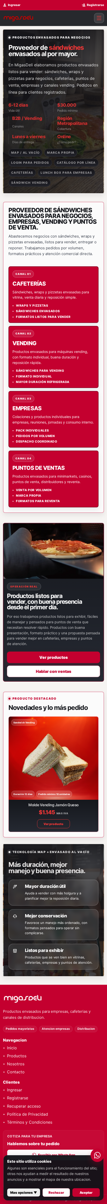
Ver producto (54, 824)
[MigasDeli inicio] (51, 998)
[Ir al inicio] (18, 18)
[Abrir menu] (99, 18)
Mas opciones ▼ (23, 1192)
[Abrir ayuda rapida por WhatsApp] (97, 1155)
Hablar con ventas (53, 671)
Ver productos (53, 657)
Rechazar (56, 1192)
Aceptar (86, 1192)
